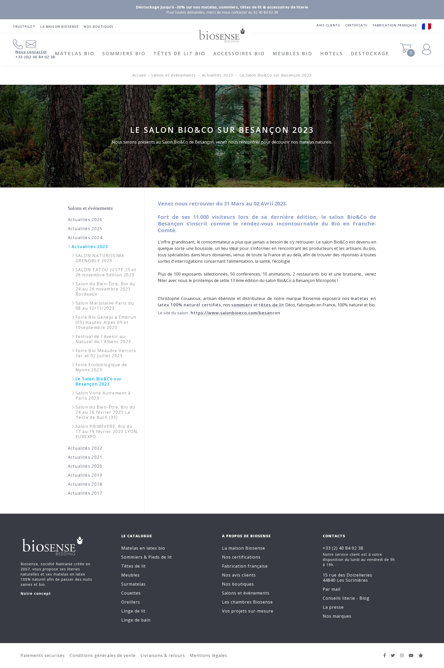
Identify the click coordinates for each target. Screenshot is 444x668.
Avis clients (328, 25)
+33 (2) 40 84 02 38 (343, 548)
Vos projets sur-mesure (247, 611)
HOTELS (331, 53)
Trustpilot (24, 26)
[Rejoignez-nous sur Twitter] (393, 655)
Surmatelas (133, 584)
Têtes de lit (133, 566)
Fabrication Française (395, 25)
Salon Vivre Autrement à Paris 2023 (103, 395)
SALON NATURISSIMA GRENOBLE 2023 (100, 258)
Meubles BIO (292, 53)
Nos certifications (241, 557)
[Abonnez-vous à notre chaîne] (411, 655)
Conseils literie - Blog (346, 598)
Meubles (130, 575)
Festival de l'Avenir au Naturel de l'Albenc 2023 (103, 339)
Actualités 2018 (85, 484)
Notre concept (36, 593)
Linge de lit (133, 611)
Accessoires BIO (239, 53)
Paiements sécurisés (43, 655)
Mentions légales (208, 655)
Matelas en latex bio (143, 548)
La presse (333, 607)
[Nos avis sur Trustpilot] (421, 655)
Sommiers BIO (124, 53)
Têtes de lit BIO (179, 53)
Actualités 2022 (85, 448)
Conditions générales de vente (103, 655)
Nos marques (337, 616)
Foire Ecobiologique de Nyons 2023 (101, 367)
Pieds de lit (160, 557)
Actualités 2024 (85, 237)
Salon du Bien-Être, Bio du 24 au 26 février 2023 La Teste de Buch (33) (105, 412)
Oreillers (130, 602)
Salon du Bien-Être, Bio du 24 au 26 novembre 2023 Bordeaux (105, 289)
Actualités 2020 (85, 466)
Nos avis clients (239, 575)
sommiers (242, 305)
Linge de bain (136, 620)
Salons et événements (173, 75)
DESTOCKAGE (370, 53)
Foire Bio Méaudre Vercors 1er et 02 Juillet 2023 (106, 353)
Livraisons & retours (163, 655)
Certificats (356, 25)
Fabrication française (245, 566)
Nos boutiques (99, 26)
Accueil (139, 75)
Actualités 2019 (85, 475)
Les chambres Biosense (247, 602)
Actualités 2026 (85, 219)
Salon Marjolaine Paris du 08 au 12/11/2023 (105, 305)
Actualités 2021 (85, 457)
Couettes (131, 593)
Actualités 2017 (85, 493)
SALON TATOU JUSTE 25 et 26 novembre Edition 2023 (106, 272)
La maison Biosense (59, 26)
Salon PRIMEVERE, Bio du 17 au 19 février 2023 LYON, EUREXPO (107, 431)
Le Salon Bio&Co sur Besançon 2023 (275, 75)
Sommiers (132, 557)
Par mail (331, 589)
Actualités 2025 (85, 228)
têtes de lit (271, 305)
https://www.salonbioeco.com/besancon (235, 313)
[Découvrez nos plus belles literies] (402, 655)
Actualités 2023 (217, 75)
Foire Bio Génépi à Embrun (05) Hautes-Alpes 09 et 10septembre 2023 (106, 322)
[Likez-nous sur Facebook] (385, 655)
